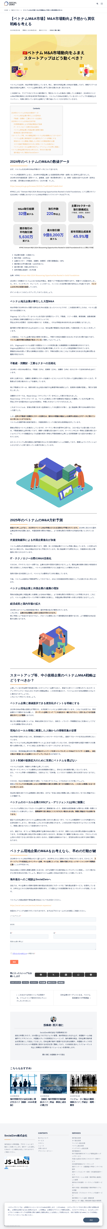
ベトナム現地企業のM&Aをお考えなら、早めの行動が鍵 (31, 149)
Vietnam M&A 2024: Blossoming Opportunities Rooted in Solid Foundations (49, 275)
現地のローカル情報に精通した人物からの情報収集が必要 (34, 141)
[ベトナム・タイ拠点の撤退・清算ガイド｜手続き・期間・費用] (83, 1084)
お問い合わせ (42, 1148)
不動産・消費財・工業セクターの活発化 (28, 118)
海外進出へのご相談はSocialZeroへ (26, 152)
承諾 (91, 1220)
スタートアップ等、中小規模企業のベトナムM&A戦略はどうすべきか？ (36, 135)
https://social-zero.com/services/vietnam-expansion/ (30, 905)
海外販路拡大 (76, 1151)
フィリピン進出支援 (78, 1143)
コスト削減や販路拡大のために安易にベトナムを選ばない (34, 144)
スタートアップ (15, 982)
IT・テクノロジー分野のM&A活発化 (26, 127)
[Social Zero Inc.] (19, 4)
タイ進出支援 (76, 1140)
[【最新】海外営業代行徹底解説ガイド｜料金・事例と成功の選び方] (53, 1084)
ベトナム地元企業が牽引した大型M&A (27, 115)
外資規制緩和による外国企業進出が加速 (28, 124)
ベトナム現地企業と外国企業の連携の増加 (28, 130)
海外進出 (60, 982)
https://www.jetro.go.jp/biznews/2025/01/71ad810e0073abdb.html (36, 186)
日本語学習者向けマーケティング (83, 1164)
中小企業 (42, 982)
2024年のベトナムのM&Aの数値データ (24, 113)
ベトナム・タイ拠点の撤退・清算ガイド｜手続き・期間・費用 (83, 1102)
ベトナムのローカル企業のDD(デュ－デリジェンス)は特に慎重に (37, 147)
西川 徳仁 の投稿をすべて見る (53, 1054)
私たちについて (43, 1138)
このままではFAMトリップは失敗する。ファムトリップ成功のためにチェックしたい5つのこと (32, 998)
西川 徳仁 (58, 30)
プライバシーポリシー (45, 1151)
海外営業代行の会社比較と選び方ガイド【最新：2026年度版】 (23, 1102)
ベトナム (25, 982)
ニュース (41, 1146)
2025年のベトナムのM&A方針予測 (23, 121)
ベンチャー (34, 982)
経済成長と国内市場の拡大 (23, 132)
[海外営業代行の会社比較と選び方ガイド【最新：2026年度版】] (23, 1084)
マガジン (41, 1143)
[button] (97, 3)
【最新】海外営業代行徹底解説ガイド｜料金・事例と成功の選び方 (53, 1102)
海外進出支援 (76, 1138)
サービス (41, 1140)
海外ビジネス (43, 30)
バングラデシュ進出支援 (80, 1148)
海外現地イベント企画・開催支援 (83, 1198)
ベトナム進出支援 (78, 1146)
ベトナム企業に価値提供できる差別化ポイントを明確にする (35, 138)
